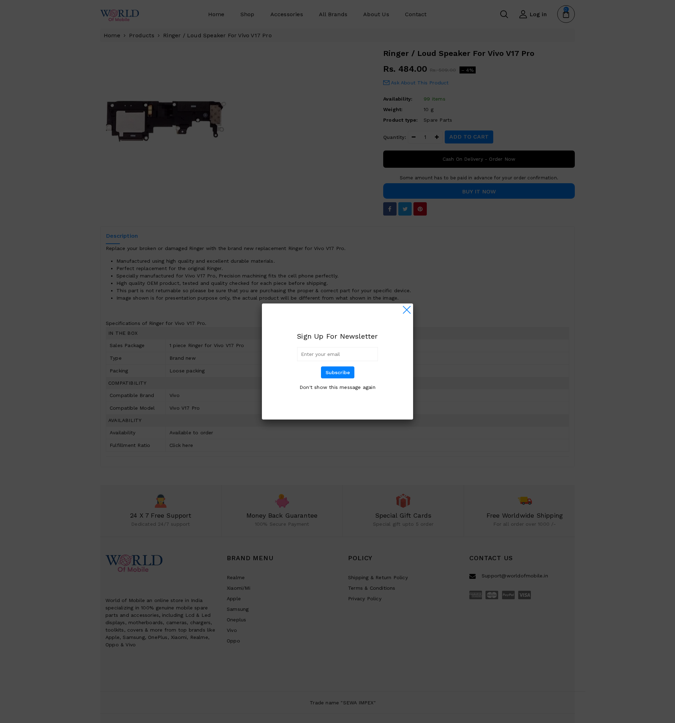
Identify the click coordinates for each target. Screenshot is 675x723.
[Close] (406, 309)
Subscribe (338, 372)
